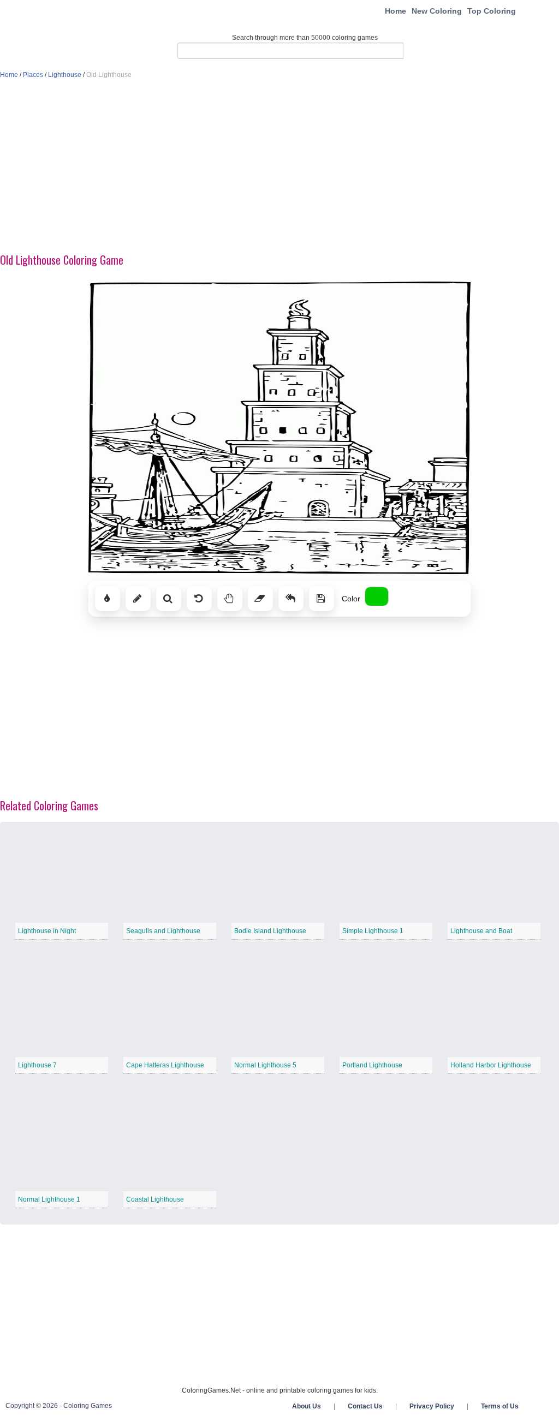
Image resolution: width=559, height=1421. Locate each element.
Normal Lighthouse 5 (265, 1065)
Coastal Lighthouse (155, 1199)
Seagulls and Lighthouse (163, 931)
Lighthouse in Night (47, 931)
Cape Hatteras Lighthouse (165, 1065)
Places (33, 75)
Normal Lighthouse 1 (49, 1199)
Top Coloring (491, 11)
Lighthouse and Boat (481, 931)
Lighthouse (64, 75)
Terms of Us (500, 1406)
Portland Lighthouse (372, 1065)
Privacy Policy (431, 1406)
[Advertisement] (279, 167)
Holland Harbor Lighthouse (490, 1065)
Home (395, 11)
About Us (306, 1406)
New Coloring (437, 11)
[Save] (321, 598)
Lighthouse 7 (37, 1065)
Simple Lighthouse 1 (372, 931)
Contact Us (365, 1406)
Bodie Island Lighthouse (270, 931)
